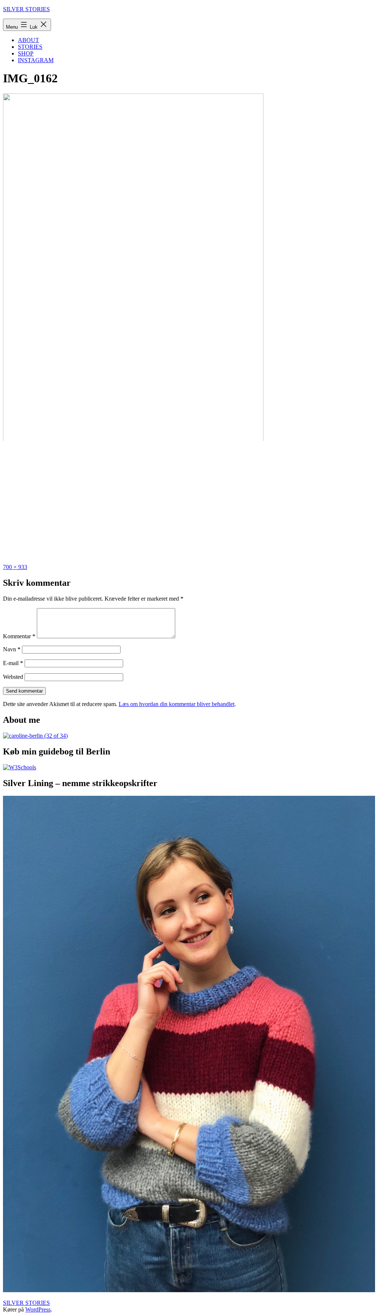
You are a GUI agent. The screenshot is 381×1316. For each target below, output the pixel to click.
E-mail (13, 663)
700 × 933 (15, 567)
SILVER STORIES (26, 9)
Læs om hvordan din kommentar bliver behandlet (176, 704)
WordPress (38, 1309)
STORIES (30, 47)
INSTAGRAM (36, 60)
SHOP (25, 53)
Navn (11, 649)
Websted (13, 677)
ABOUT (28, 40)
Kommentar (19, 636)
